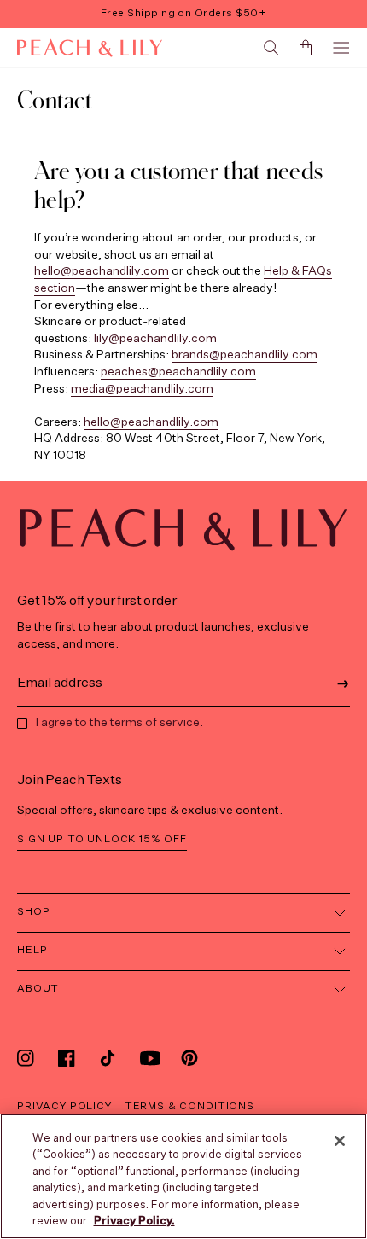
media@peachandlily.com (142, 389)
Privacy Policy (64, 1107)
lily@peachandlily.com (155, 339)
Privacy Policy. (134, 1221)
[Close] (339, 1141)
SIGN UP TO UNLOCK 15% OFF (102, 840)
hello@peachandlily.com (101, 271)
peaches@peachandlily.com (178, 372)
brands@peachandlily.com (244, 355)
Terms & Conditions (189, 1107)
